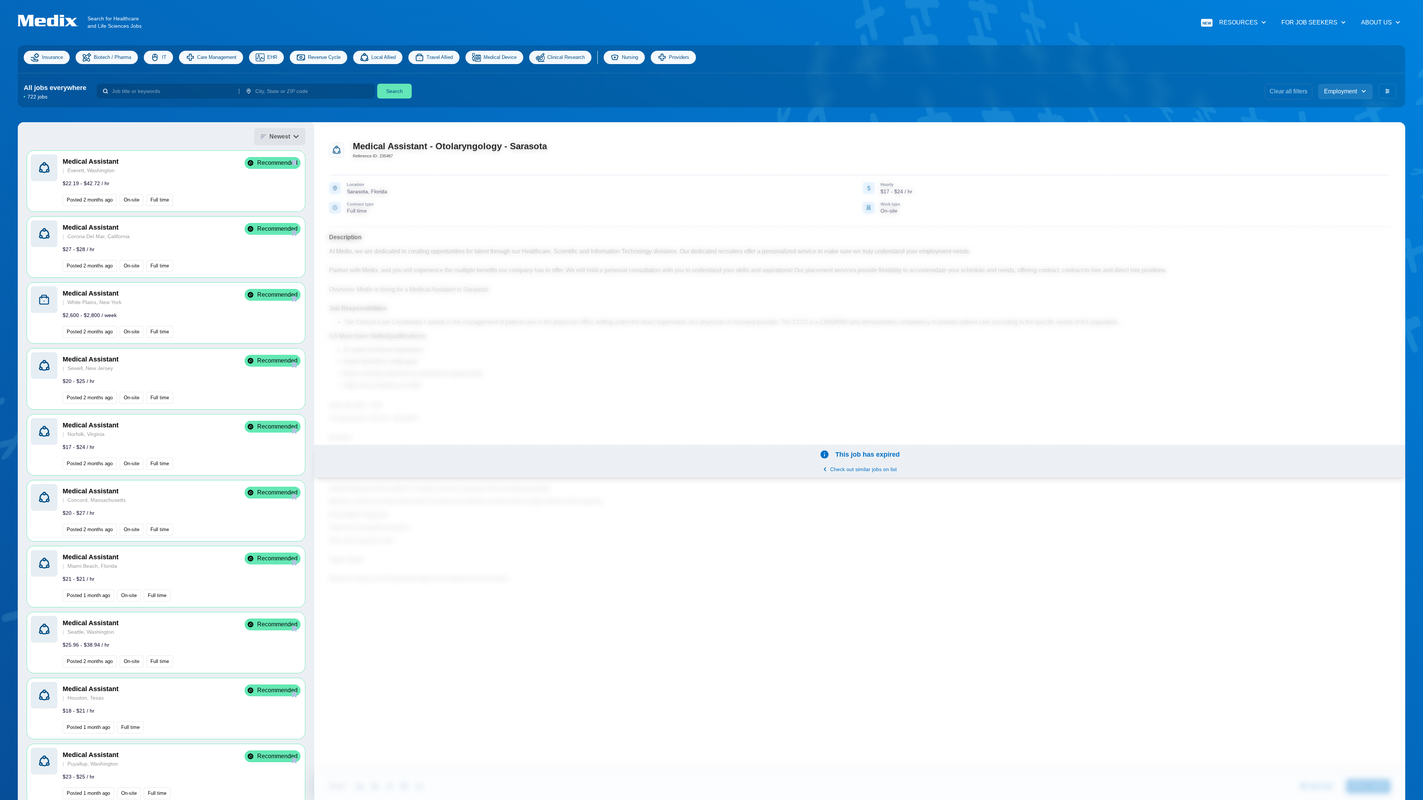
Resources (1230, 22)
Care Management (216, 57)
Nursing (630, 57)
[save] (294, 162)
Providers (679, 57)
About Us (1376, 22)
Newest (279, 136)
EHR (272, 57)
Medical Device (500, 57)
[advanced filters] (1387, 91)
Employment (1340, 91)
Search (394, 91)
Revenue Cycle (324, 57)
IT (164, 57)
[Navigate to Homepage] (52, 20)
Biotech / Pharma (112, 57)
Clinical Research (566, 57)
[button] (166, 181)
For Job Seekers (1309, 22)
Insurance (52, 57)
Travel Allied (440, 57)
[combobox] (172, 91)
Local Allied (383, 57)
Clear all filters (1288, 91)
